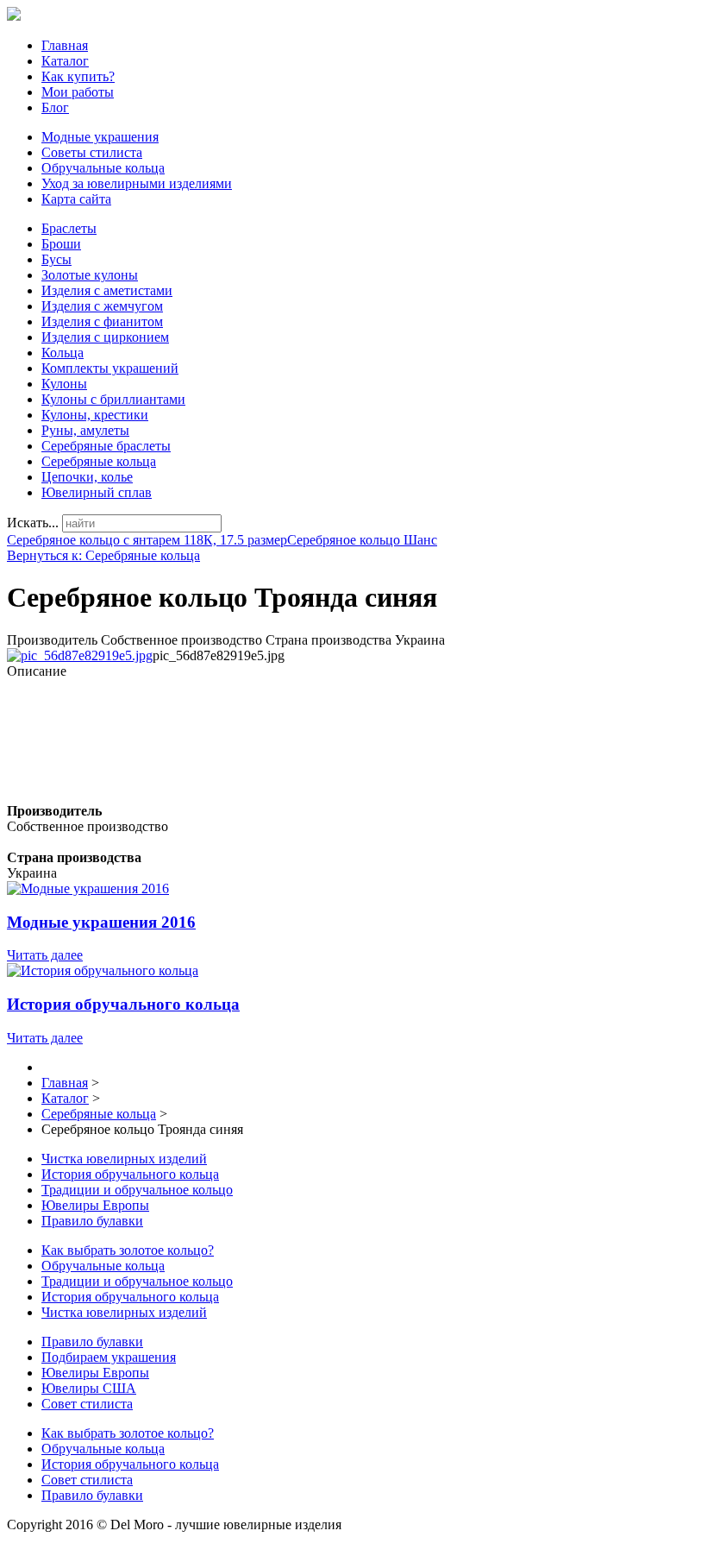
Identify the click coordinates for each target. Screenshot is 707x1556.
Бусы (56, 259)
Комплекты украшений (109, 368)
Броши (61, 243)
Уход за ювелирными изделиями (136, 183)
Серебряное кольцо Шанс (362, 539)
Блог (55, 107)
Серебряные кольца (98, 461)
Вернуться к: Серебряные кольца (103, 555)
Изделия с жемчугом (102, 306)
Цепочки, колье (87, 476)
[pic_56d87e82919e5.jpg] (80, 655)
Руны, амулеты (85, 430)
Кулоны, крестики (94, 414)
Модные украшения (100, 136)
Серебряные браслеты (106, 445)
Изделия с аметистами (106, 290)
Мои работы (77, 92)
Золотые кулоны (89, 275)
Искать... (33, 522)
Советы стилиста (91, 152)
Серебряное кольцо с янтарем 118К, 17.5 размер (147, 539)
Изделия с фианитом (102, 321)
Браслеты (69, 228)
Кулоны (64, 383)
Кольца (62, 352)
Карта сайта (76, 199)
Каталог (65, 61)
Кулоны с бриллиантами (113, 399)
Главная (64, 45)
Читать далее (45, 955)
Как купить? (78, 76)
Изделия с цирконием (105, 337)
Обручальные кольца (103, 168)
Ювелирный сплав (96, 492)
